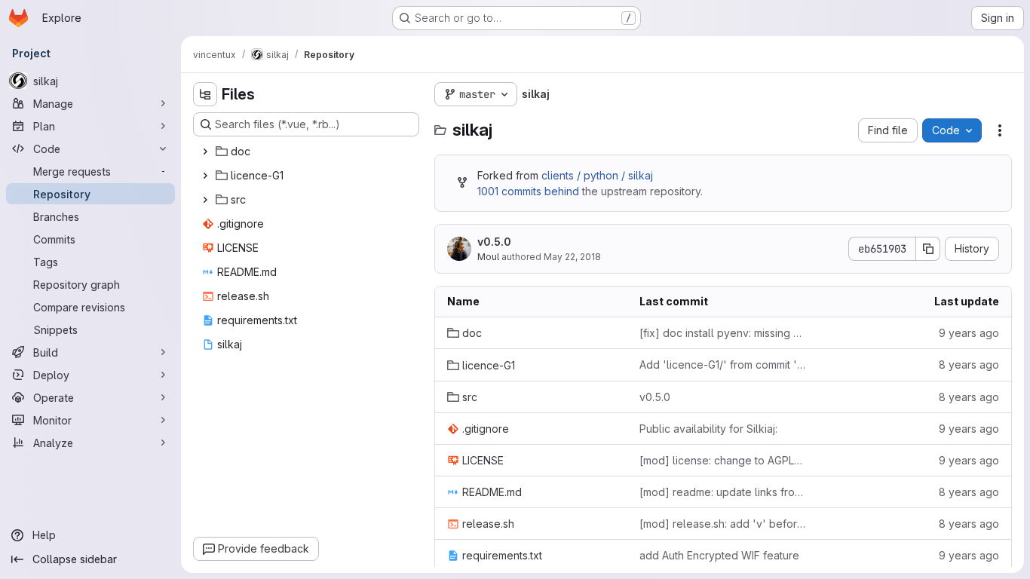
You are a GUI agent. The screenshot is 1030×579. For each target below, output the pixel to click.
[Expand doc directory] (205, 151)
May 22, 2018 (572, 256)
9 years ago (969, 332)
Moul (488, 256)
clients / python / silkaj (597, 175)
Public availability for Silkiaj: (708, 428)
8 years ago (969, 364)
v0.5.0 (494, 241)
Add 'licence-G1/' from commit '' (723, 365)
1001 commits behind (528, 191)
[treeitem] (307, 151)
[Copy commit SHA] (928, 249)
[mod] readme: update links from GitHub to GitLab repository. (723, 492)
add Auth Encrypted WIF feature (719, 555)
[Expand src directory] (205, 200)
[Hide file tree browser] (205, 94)
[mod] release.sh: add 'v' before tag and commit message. (723, 523)
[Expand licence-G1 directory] (205, 176)
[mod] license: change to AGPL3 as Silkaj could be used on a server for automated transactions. (723, 460)
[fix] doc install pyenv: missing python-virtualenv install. (723, 332)
